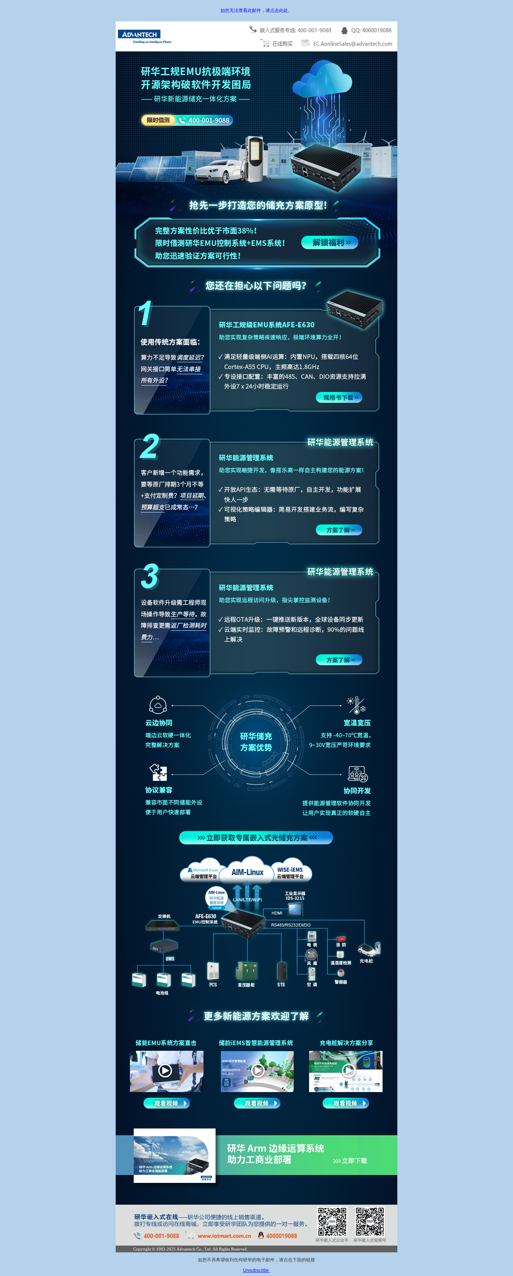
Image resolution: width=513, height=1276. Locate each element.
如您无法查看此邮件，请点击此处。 (256, 10)
